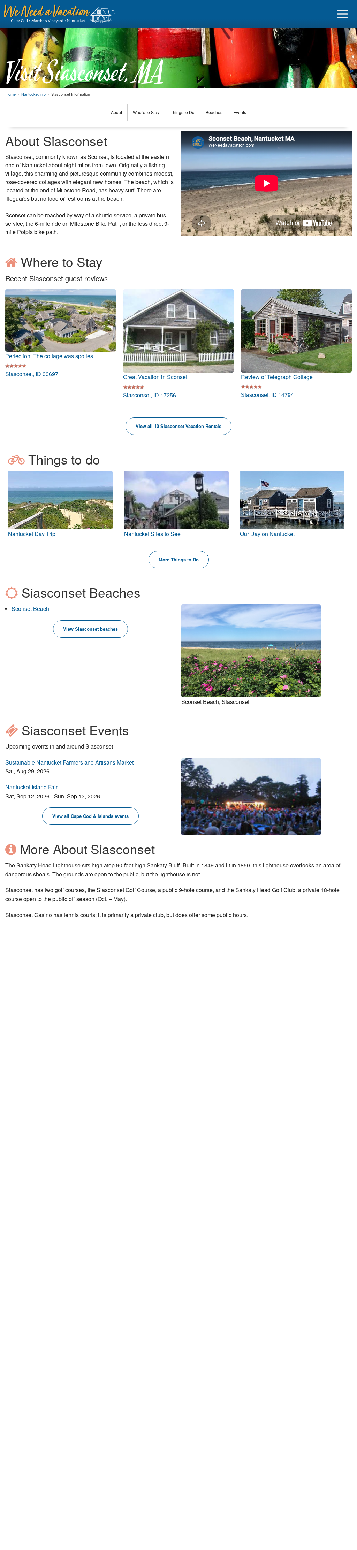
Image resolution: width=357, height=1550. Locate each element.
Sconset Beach (30, 609)
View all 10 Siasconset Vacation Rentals (178, 426)
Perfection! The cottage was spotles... (51, 356)
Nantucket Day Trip (31, 534)
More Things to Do (179, 559)
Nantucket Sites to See (152, 534)
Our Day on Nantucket (267, 534)
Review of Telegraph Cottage (277, 377)
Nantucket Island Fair (31, 787)
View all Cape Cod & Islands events (90, 816)
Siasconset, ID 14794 (267, 395)
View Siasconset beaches (90, 629)
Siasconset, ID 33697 (31, 374)
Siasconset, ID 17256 (149, 395)
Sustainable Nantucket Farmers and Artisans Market (69, 762)
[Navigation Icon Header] (342, 14)
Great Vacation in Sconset (155, 377)
